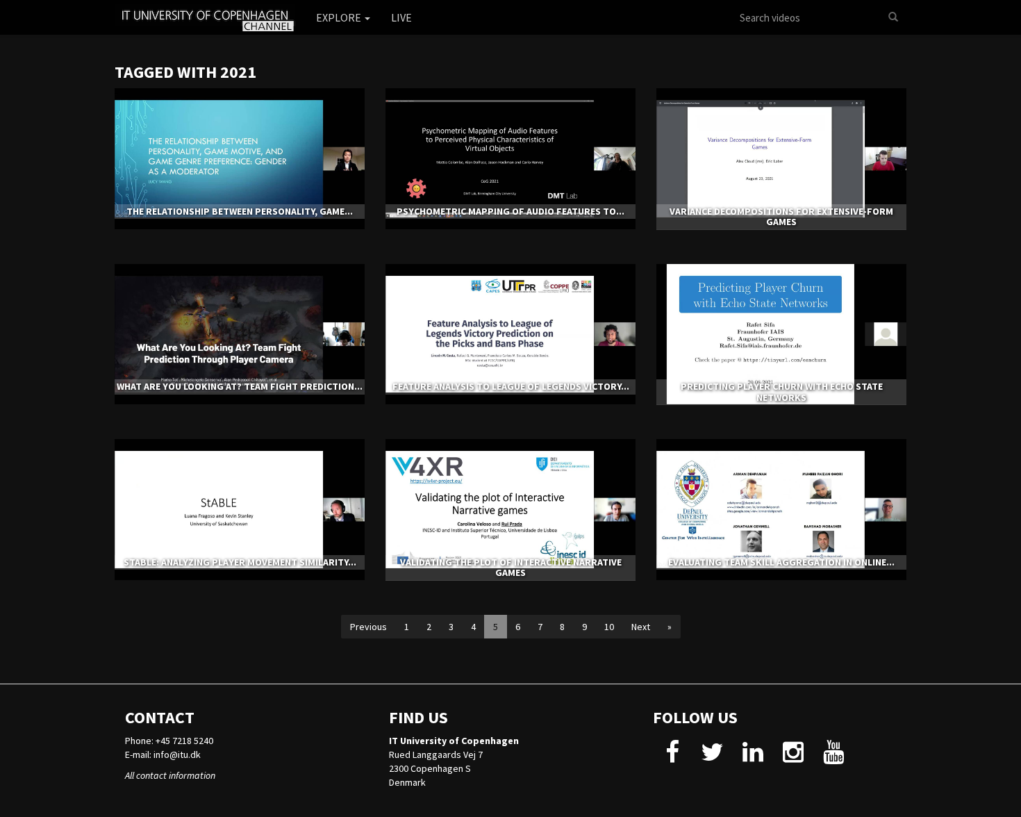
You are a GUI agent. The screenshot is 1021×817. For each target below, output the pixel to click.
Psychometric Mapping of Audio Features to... (510, 211)
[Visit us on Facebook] (672, 757)
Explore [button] (339, 17)
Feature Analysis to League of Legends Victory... (510, 386)
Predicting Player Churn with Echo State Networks (782, 391)
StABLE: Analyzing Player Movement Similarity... (240, 562)
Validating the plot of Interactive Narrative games (511, 567)
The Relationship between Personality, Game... (239, 211)
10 (609, 626)
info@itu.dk (177, 754)
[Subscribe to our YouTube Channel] (833, 757)
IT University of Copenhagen (454, 740)
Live (401, 17)
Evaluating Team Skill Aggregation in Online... (781, 562)
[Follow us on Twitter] (712, 757)
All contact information (170, 775)
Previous (368, 626)
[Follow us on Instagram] (793, 757)
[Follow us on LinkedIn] (752, 757)
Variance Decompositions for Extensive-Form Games (781, 216)
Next (640, 626)
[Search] (893, 17)
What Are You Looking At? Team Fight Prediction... (240, 386)
